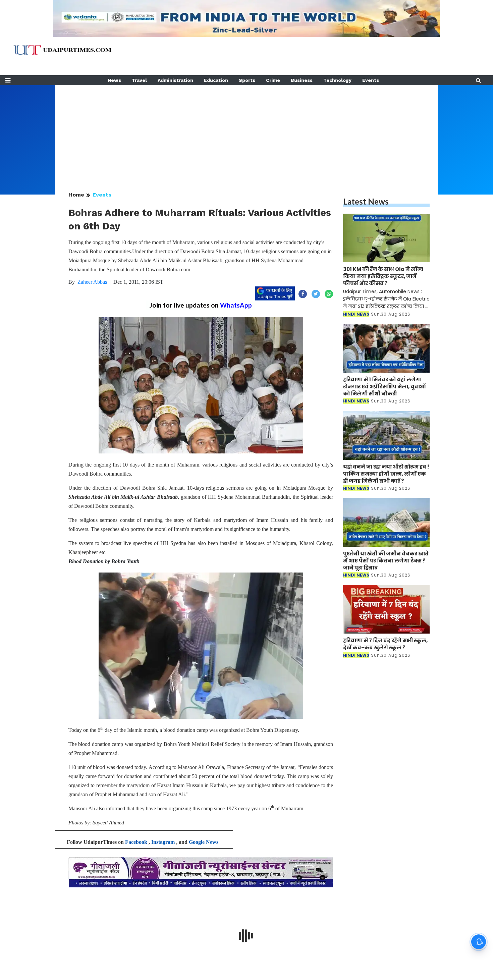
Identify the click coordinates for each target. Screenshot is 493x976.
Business (302, 80)
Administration (175, 80)
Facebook (136, 842)
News (114, 80)
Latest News (366, 201)
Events (370, 80)
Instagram (163, 842)
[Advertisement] (246, 132)
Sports (247, 80)
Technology (337, 80)
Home (76, 195)
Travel (139, 80)
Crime (273, 80)
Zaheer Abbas (92, 282)
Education (216, 80)
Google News (203, 842)
